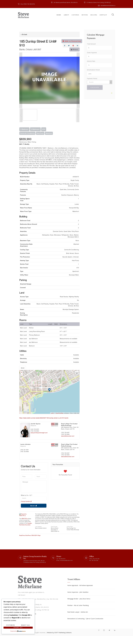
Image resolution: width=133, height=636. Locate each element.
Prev (20, 80)
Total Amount (91, 44)
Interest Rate (91, 61)
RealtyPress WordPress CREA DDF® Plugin (30, 535)
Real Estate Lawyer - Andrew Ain (77, 612)
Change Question (25, 501)
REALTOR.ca (25, 518)
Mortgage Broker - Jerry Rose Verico (78, 599)
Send (32, 506)
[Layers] (77, 373)
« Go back (24, 34)
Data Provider (54, 526)
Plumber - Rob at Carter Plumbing (78, 605)
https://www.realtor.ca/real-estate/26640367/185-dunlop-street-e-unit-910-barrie (43, 418)
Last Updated (38, 526)
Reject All (25, 625)
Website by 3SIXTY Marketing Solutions (59, 632)
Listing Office (70, 526)
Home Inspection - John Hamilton (77, 592)
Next (78, 80)
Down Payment (92, 52)
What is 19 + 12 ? (26, 495)
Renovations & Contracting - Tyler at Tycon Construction (85, 619)
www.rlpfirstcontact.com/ (67, 436)
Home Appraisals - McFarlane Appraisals (80, 585)
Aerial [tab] (22, 368)
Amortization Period (93, 70)
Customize (10, 625)
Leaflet (52, 413)
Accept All (18, 627)
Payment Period (92, 78)
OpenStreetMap (59, 413)
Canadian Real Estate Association (25, 524)
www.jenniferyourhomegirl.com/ (39, 433)
